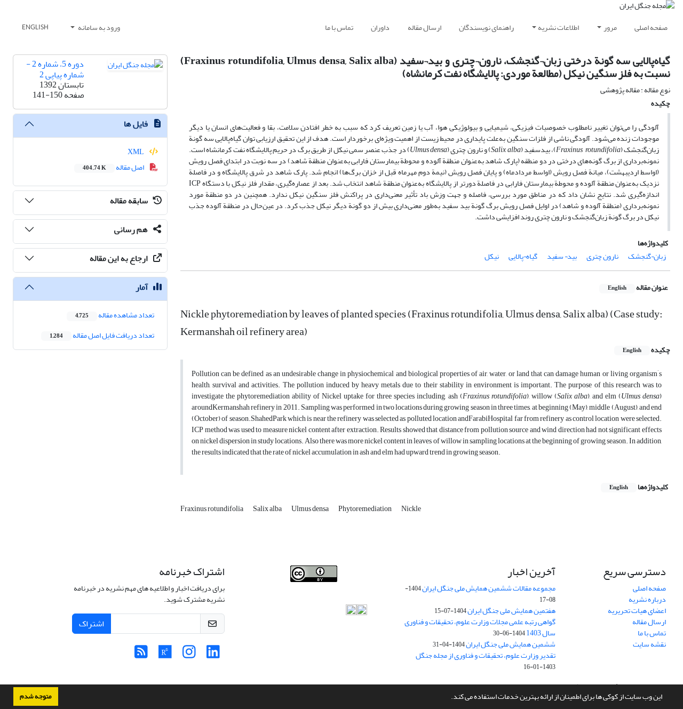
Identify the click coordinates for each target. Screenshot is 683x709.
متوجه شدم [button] (36, 696)
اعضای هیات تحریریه (637, 610)
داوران (380, 27)
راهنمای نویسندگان (486, 27)
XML (136, 152)
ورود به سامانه (98, 27)
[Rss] (141, 655)
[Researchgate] (165, 655)
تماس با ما (339, 27)
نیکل (492, 256)
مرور (610, 27)
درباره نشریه (647, 599)
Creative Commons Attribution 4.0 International (322, 605)
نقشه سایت (649, 644)
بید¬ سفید (562, 256)
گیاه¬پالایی (523, 256)
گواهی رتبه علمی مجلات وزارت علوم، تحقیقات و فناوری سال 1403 (479, 627)
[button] (448, 697)
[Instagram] (189, 655)
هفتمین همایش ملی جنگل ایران (511, 610)
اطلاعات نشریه (558, 27)
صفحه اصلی (651, 27)
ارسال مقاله (424, 27)
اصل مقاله (114, 167)
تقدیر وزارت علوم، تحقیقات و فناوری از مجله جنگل (485, 655)
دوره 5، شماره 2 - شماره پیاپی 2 (55, 69)
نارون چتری (602, 256)
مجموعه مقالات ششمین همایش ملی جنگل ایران (488, 588)
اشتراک (91, 624)
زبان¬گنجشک (647, 256)
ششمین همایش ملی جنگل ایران (510, 644)
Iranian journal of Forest (277, 587)
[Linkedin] (213, 655)
